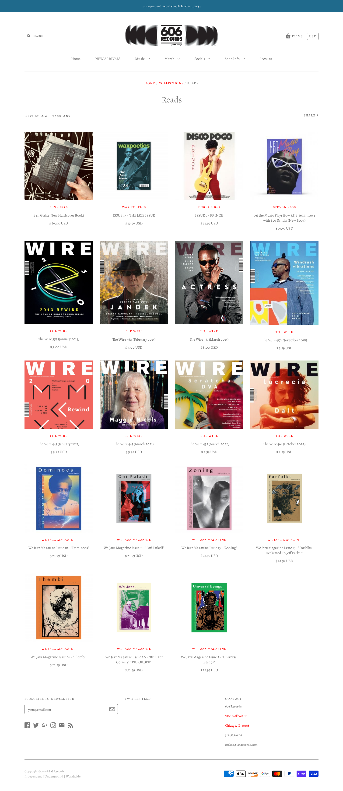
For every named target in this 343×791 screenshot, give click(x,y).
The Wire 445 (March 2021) (134, 444)
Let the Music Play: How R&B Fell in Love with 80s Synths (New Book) (284, 218)
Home (75, 58)
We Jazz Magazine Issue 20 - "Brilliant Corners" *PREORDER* (134, 659)
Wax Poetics (134, 207)
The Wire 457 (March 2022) (209, 444)
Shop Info (232, 58)
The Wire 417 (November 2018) (284, 340)
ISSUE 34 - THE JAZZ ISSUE (134, 215)
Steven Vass (284, 207)
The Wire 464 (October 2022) (284, 444)
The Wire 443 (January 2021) (58, 444)
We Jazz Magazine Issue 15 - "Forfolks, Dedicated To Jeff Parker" (284, 550)
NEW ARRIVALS (107, 58)
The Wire (58, 331)
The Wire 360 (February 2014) (133, 339)
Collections (171, 83)
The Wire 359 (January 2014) (58, 339)
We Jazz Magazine (59, 540)
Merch (169, 58)
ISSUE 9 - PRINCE (209, 215)
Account (265, 58)
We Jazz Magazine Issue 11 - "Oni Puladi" (134, 547)
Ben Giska (58, 207)
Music (140, 58)
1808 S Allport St (236, 716)
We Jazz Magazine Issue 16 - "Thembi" (59, 657)
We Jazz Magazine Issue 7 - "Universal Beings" (209, 659)
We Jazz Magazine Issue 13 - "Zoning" (209, 547)
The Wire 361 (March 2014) (209, 339)
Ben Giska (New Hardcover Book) (58, 215)
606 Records (57, 771)
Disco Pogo (209, 207)
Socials (200, 58)
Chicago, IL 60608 (237, 725)
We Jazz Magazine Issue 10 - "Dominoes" (58, 547)
